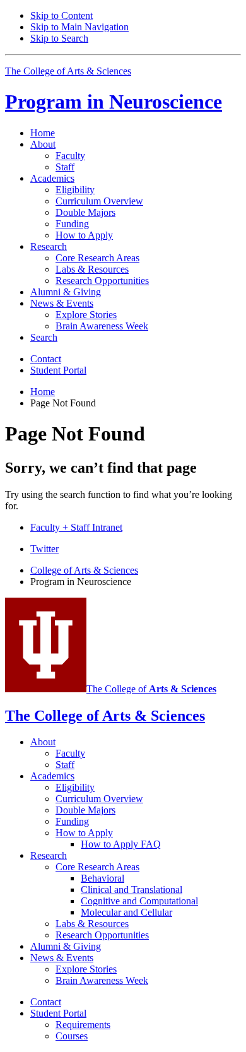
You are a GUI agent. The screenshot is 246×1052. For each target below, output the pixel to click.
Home (42, 132)
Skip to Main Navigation (79, 26)
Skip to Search (59, 38)
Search (43, 337)
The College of (151, 688)
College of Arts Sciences (84, 570)
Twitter (44, 548)
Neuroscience (113, 101)
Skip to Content (61, 15)
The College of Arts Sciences (68, 71)
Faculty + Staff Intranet (76, 527)
